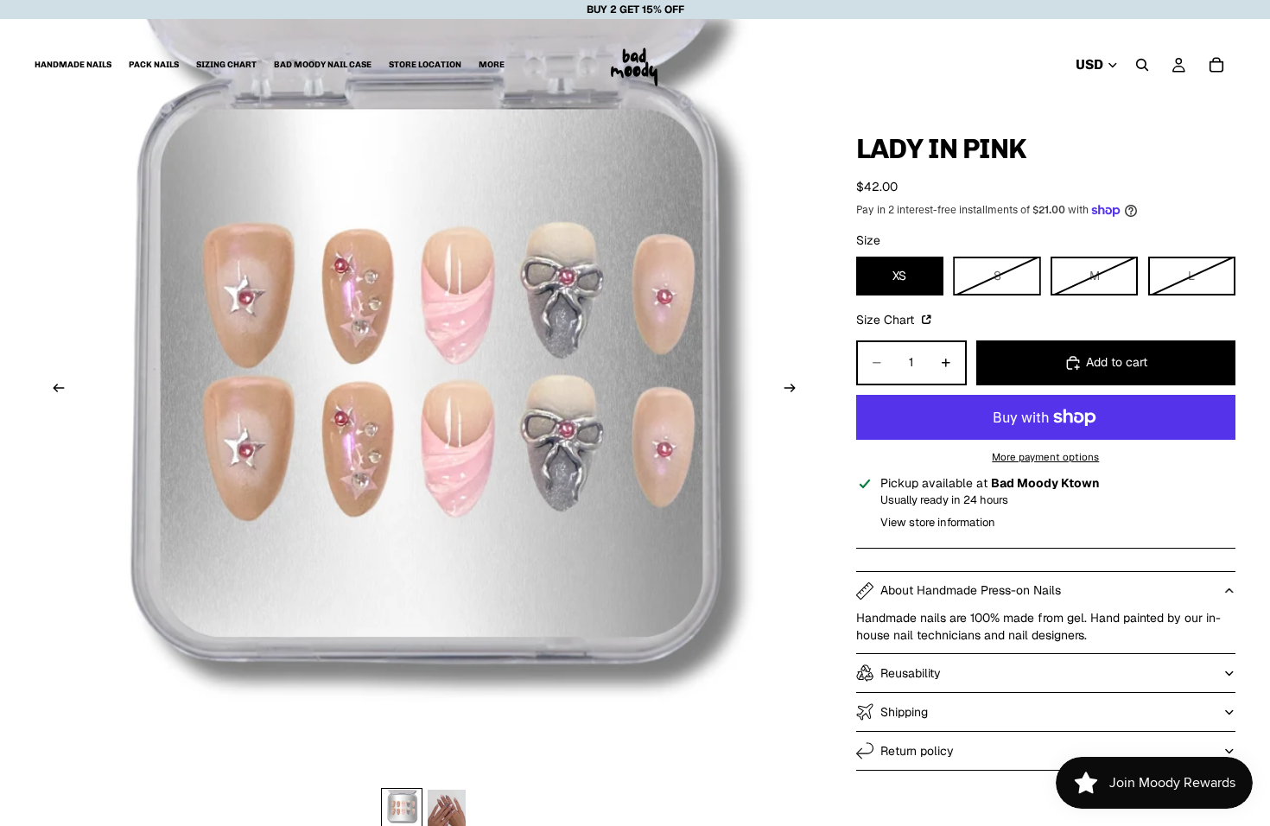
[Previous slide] (54, 391)
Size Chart (887, 319)
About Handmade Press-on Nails (970, 590)
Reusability (910, 673)
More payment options (1045, 456)
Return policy (917, 751)
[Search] (1142, 65)
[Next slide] (796, 391)
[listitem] (491, 65)
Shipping (904, 712)
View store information (937, 522)
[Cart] (1216, 65)
